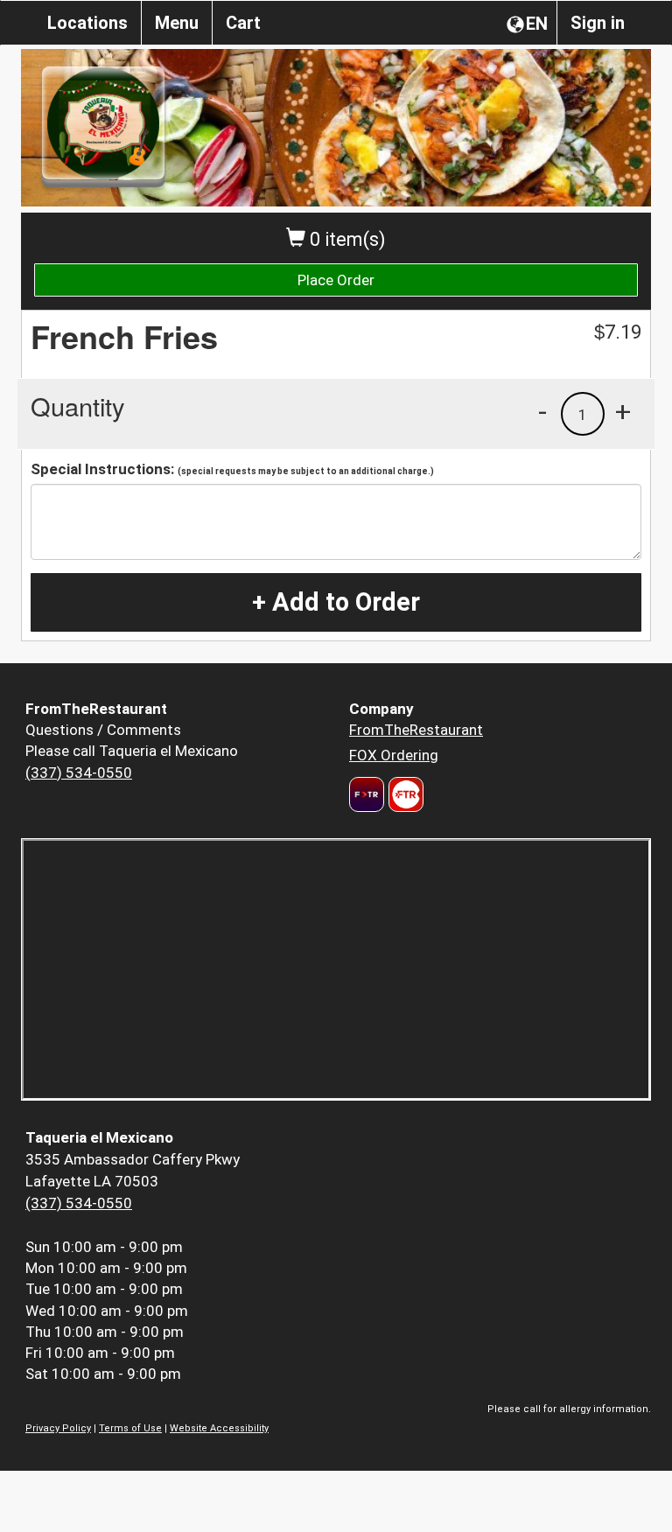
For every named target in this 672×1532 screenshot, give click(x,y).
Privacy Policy (58, 1428)
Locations (87, 22)
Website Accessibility (219, 1428)
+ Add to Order (336, 602)
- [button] (542, 411)
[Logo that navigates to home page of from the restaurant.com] (366, 794)
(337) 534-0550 (78, 772)
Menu (177, 22)
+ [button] (623, 411)
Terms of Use (130, 1428)
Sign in (597, 22)
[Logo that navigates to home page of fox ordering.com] (404, 794)
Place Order (336, 280)
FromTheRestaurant (416, 729)
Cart (243, 22)
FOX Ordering (393, 755)
